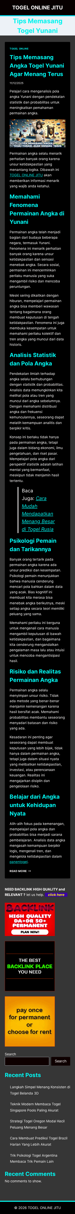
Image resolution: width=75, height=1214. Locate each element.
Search (10, 1054)
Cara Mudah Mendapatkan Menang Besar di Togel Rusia (38, 513)
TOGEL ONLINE (19, 48)
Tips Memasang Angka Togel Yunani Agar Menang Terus (37, 65)
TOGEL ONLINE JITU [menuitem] (26, 175)
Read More (20, 871)
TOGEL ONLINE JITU (44, 1208)
